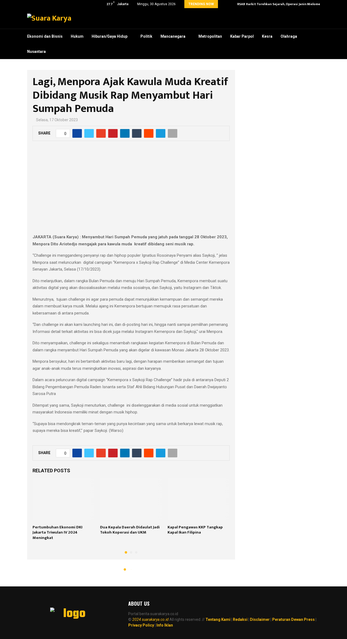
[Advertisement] (131, 190)
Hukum (77, 36)
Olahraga (289, 36)
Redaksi (240, 619)
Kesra (267, 36)
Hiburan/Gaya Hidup (109, 36)
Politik (146, 36)
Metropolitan (210, 36)
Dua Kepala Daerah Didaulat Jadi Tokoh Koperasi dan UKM (130, 530)
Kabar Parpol (242, 36)
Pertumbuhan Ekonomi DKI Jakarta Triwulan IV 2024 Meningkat (57, 532)
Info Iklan (164, 625)
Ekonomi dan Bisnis (45, 36)
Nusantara (36, 51)
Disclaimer (260, 619)
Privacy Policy (141, 625)
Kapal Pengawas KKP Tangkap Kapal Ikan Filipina (195, 530)
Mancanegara (172, 36)
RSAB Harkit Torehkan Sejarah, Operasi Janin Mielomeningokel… (287, 4)
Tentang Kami (217, 619)
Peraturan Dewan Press (293, 619)
